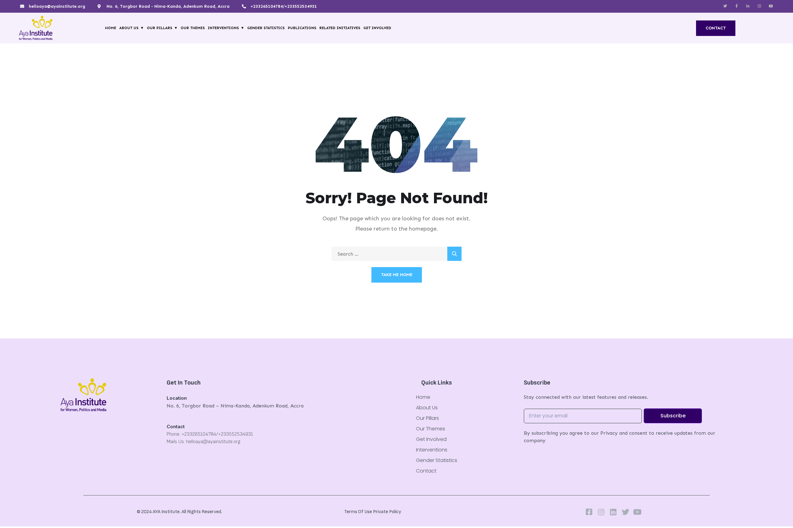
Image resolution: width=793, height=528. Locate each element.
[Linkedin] (613, 512)
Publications (302, 28)
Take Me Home (396, 274)
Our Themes (193, 28)
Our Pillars (159, 28)
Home (110, 28)
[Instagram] (759, 6)
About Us (128, 28)
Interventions (223, 28)
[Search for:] (396, 254)
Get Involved (377, 28)
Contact (426, 470)
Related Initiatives (339, 28)
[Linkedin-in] (748, 6)
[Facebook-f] (736, 6)
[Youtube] (637, 512)
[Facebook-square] (589, 512)
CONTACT (716, 28)
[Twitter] (725, 6)
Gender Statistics (266, 28)
